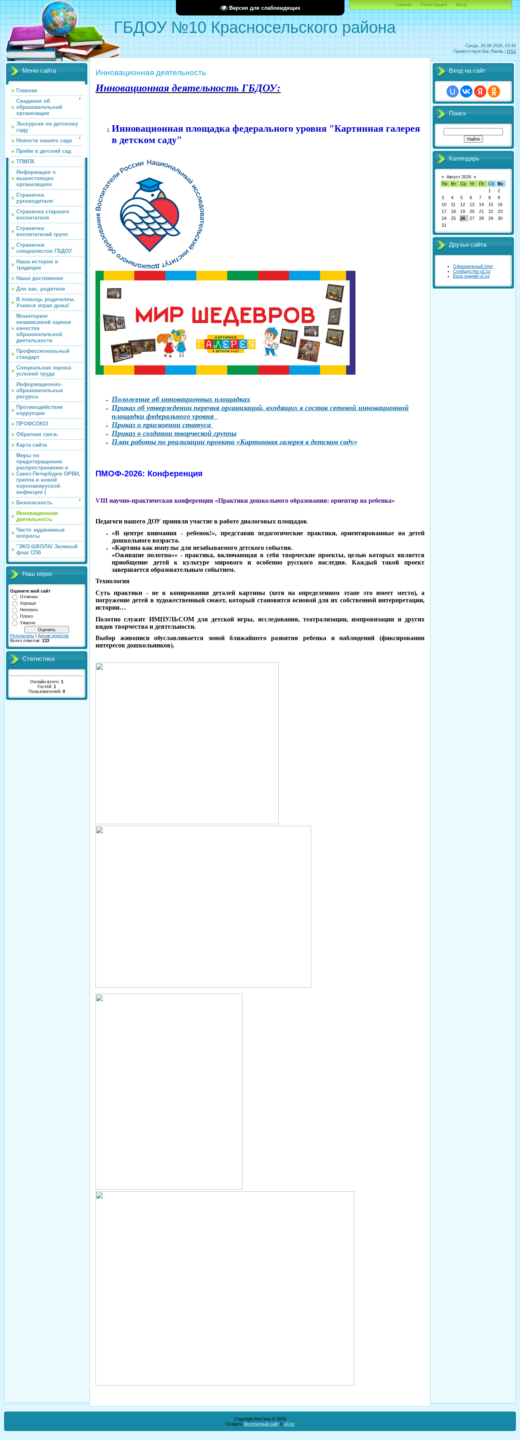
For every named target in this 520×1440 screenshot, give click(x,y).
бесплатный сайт (261, 1423)
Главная (403, 4)
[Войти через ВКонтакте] (466, 91)
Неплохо (29, 609)
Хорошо (28, 603)
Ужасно (27, 622)
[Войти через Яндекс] (480, 91)
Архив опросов (53, 635)
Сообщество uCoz (472, 271)
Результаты (22, 635)
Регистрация (434, 4)
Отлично (29, 596)
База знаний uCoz (471, 276)
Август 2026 (458, 176)
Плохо (26, 616)
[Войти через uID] (452, 91)
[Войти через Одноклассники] (494, 91)
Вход (461, 4)
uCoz (289, 1423)
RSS (511, 51)
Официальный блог (473, 266)
